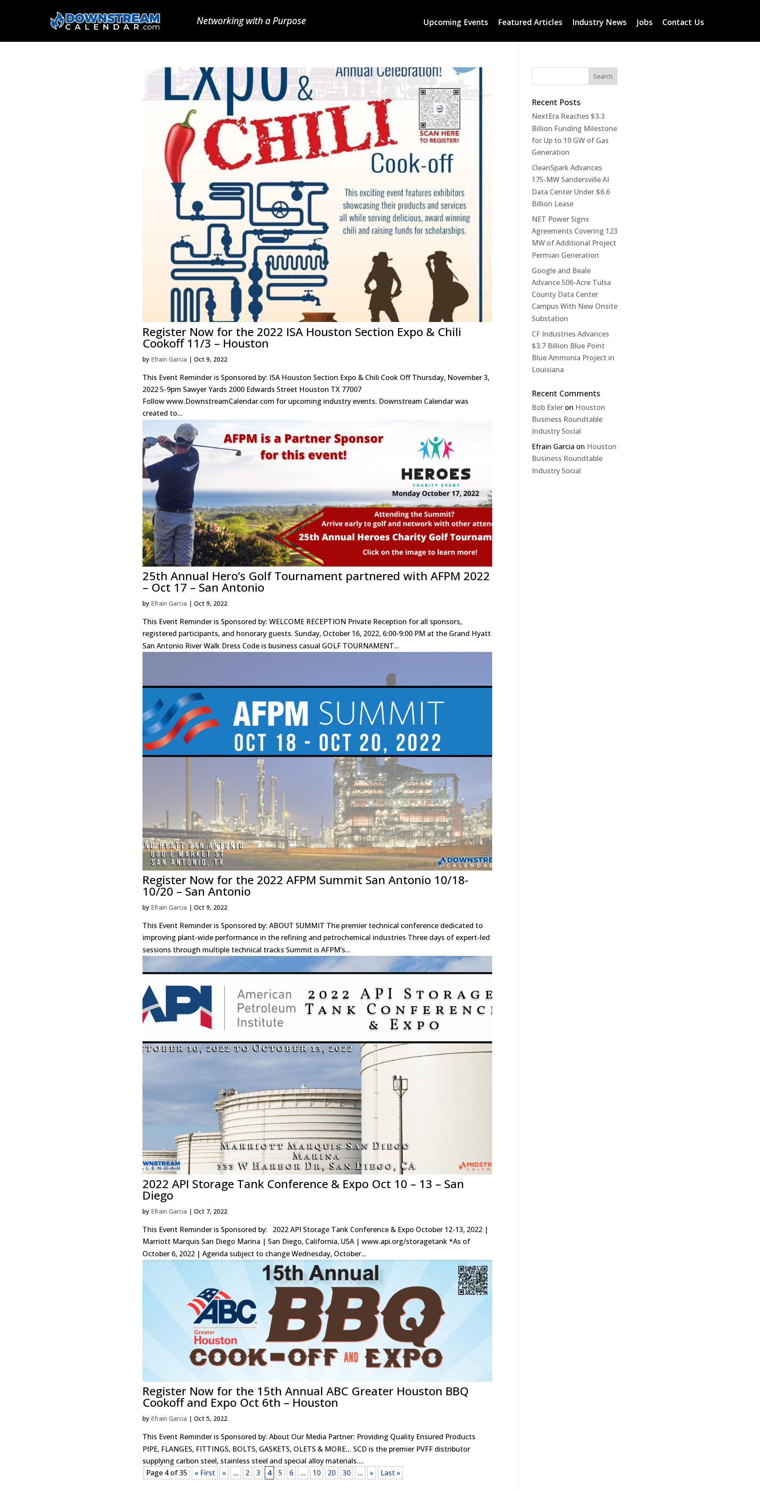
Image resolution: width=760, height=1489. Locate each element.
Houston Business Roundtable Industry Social (568, 419)
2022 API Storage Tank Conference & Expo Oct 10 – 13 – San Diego (303, 1189)
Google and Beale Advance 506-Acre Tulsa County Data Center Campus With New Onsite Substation (575, 294)
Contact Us (683, 23)
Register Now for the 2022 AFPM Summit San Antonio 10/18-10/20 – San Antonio (305, 885)
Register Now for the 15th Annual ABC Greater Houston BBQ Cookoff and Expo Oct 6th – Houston (305, 1396)
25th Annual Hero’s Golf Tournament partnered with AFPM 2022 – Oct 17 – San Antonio (316, 581)
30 (347, 1473)
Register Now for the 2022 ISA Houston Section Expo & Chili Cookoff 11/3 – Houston (301, 337)
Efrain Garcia (169, 359)
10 (317, 1473)
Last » (390, 1473)
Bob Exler (547, 407)
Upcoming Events (455, 23)
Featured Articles (530, 23)
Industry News (599, 23)
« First (204, 1473)
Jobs (644, 23)
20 (332, 1473)
